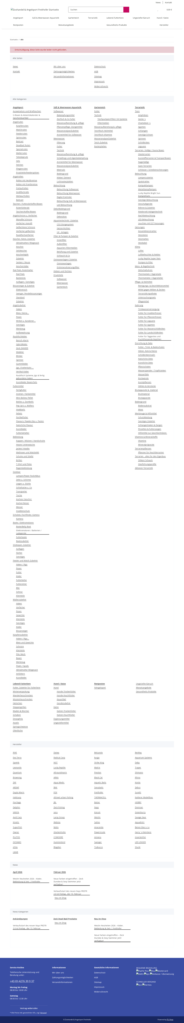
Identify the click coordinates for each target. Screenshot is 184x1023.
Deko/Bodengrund (62, 208)
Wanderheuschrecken (23, 695)
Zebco (137, 787)
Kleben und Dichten (63, 271)
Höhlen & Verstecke (147, 386)
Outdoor (16, 472)
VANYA (16, 812)
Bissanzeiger (22, 630)
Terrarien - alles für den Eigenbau (150, 456)
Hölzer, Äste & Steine (147, 351)
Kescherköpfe (22, 254)
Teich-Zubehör (100, 142)
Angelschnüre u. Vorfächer (25, 215)
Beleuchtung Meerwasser (68, 193)
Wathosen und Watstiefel (27, 452)
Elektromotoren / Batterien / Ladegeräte (28, 532)
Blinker (19, 356)
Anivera (97, 837)
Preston (97, 772)
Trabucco (98, 847)
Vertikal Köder (22, 371)
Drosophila (18, 718)
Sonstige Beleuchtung (148, 200)
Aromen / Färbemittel (25, 394)
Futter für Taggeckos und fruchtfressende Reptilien (149, 338)
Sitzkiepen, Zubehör (22, 545)
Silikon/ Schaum (145, 460)
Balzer (97, 802)
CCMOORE (58, 837)
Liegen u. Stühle (23, 483)
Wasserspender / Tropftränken (152, 370)
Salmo (97, 822)
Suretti (138, 792)
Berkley (138, 752)
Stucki (137, 847)
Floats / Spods (22, 666)
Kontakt (168, 2)
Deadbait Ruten (23, 145)
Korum (97, 812)
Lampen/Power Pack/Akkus (28, 476)
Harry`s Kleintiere (143, 832)
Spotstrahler (143, 181)
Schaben (17, 715)
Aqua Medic (59, 782)
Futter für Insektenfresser (149, 313)
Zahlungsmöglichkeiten (64, 71)
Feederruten (21, 133)
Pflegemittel (143, 301)
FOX (55, 792)
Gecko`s (142, 119)
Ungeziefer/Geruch (144, 683)
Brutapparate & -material (146, 390)
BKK (55, 787)
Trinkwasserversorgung (148, 309)
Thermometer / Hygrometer (150, 278)
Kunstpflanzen (144, 382)
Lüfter (141, 250)
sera (56, 812)
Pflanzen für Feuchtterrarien (151, 452)
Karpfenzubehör (20, 634)
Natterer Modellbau (144, 797)
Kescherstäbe (22, 266)
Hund (56, 687)
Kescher (19, 246)
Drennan (139, 807)
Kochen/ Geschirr (24, 499)
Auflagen (20, 549)
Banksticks (21, 278)
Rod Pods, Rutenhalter (23, 270)
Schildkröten (144, 142)
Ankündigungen (20, 919)
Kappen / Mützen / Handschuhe (30, 440)
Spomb (16, 762)
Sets (18, 161)
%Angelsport (100, 687)
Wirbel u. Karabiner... (26, 321)
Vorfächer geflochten (25, 231)
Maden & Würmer (21, 711)
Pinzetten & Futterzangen (149, 429)
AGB (96, 71)
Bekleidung (18, 436)
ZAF (14, 782)
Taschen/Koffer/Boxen (26, 211)
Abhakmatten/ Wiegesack (27, 242)
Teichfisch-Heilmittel (103, 130)
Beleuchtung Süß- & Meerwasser (71, 201)
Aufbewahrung (23, 332)
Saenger (98, 842)
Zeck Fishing (59, 807)
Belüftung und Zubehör (67, 251)
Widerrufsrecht (101, 86)
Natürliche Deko (145, 358)
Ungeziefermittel (61, 722)
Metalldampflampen (147, 189)
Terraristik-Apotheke (147, 293)
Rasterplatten (100, 146)
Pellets (19, 413)
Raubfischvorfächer (25, 235)
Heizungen (140, 227)
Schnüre (20, 646)
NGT (56, 762)
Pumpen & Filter (145, 262)
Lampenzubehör (145, 177)
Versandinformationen (64, 76)
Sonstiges (20, 324)
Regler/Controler (64, 197)
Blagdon (57, 847)
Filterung (61, 142)
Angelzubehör (19, 305)
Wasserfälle (143, 374)
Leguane (142, 146)
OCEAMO (17, 842)
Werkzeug (20, 328)
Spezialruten (22, 149)
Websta (57, 822)
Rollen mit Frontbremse (26, 184)
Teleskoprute (22, 157)
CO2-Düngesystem (65, 224)
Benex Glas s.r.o (142, 827)
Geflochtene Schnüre (25, 227)
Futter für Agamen (146, 324)
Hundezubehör (63, 703)
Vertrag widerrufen (29, 1008)
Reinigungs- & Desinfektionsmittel (153, 285)
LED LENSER (140, 842)
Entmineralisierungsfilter (68, 267)
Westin (97, 817)
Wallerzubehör (19, 599)
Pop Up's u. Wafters (25, 405)
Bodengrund (62, 173)
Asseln (16, 722)
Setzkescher (21, 250)
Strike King (99, 762)
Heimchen (17, 703)
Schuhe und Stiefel (24, 456)
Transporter (21, 491)
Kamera (19, 518)
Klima (137, 246)
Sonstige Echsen (145, 134)
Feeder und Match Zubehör (25, 560)
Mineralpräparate (146, 444)
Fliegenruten (22, 168)
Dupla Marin (18, 792)
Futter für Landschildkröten (150, 332)
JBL (55, 802)
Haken (19, 309)
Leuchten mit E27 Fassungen (151, 223)
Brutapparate (144, 397)
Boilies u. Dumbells (25, 401)
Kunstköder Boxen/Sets (26, 382)
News (158, 2)
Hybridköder (21, 344)
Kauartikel (61, 699)
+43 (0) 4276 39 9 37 (22, 981)
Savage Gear (140, 817)
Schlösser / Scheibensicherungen (153, 169)
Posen (19, 317)
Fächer (19, 552)
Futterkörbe (21, 580)
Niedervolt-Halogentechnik (150, 211)
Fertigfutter (21, 390)
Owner (16, 832)
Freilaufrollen (22, 188)
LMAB (15, 852)
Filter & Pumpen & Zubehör (66, 236)
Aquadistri (139, 822)
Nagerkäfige (143, 162)
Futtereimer (21, 584)
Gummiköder (22, 363)
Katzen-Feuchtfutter (66, 715)
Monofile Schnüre (24, 219)
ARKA (56, 777)
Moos (140, 409)
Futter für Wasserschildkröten (151, 328)
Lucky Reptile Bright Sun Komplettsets (149, 194)
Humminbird (59, 842)
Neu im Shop (60, 898)
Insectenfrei (140, 837)
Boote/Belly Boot (23, 526)
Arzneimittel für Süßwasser (69, 134)
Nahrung (139, 305)
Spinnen (142, 138)
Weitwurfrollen (23, 196)
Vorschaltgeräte (145, 203)
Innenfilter (61, 240)
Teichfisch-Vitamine (103, 134)
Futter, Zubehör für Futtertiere (26, 687)
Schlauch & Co (63, 255)
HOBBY (138, 802)
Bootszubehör (22, 541)
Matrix (97, 767)
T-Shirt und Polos (24, 464)
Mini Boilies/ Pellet (24, 397)
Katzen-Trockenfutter (66, 711)
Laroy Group (59, 817)
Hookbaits (20, 409)
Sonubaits (98, 787)
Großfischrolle (22, 192)
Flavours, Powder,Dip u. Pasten (30, 421)
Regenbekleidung (24, 468)
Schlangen (143, 130)
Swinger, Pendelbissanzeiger (29, 293)
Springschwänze (20, 726)
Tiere (137, 111)
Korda (137, 782)
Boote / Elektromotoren (23, 522)
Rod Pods (20, 274)
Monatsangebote (143, 687)
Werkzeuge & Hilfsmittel (146, 413)
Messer (19, 507)
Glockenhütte (60, 832)
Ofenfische (18, 730)
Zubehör (20, 258)
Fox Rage (17, 802)
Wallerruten (21, 153)
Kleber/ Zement (64, 177)
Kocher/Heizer (22, 503)
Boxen (19, 658)
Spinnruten (21, 137)
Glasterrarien (144, 154)
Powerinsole (99, 832)
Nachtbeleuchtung (146, 215)
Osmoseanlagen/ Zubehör (65, 259)
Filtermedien (103, 123)
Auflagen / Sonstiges (25, 282)
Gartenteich (62, 286)
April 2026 (17, 872)
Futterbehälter (22, 433)
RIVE (15, 752)
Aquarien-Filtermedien (67, 247)
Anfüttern (20, 673)
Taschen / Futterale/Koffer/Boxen (27, 203)
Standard (20, 297)
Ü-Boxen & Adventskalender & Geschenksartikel (26, 116)
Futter (19, 572)
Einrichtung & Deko (143, 343)
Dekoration (62, 216)
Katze (56, 707)
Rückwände (143, 378)
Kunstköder (21, 429)
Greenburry (140, 812)
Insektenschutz (23, 511)
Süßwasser (58, 111)
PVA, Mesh (20, 654)
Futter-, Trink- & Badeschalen (151, 347)
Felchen (19, 164)
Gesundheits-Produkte (146, 691)
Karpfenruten (22, 125)
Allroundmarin (60, 772)
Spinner (19, 360)
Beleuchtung (59, 185)
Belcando (98, 752)
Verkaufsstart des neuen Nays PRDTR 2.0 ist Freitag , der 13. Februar (70, 892)
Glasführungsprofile (147, 464)
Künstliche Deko (145, 362)
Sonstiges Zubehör (146, 421)
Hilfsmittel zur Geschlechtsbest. (152, 433)
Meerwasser (59, 138)
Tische (19, 495)
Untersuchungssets (147, 297)
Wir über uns (59, 66)
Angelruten (18, 122)
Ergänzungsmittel (62, 718)
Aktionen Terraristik (144, 468)
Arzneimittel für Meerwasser (70, 162)
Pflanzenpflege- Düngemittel (69, 127)
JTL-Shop (170, 1019)
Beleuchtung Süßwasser (68, 189)
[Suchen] (126, 10)
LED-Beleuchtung (146, 219)
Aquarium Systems (143, 757)
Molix (56, 827)
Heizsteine (143, 235)
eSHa (15, 847)
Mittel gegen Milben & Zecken (151, 289)
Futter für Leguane (146, 321)
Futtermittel (18, 386)
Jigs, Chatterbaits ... (25, 367)
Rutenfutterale (22, 207)
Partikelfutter (22, 417)
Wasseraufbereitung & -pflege (70, 123)
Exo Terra (17, 757)
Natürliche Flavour (24, 425)
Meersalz (61, 169)
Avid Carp (17, 817)
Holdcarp (17, 797)
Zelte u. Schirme (23, 479)
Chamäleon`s (144, 123)
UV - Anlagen (62, 232)
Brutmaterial (144, 394)
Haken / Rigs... (22, 638)
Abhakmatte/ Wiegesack (27, 670)
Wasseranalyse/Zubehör (68, 130)
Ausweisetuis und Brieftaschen (27, 111)
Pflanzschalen (144, 366)
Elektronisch (21, 289)
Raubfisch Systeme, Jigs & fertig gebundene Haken (30, 377)
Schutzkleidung (145, 417)
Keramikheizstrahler (147, 231)
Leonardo (17, 767)
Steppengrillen (19, 707)
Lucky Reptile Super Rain (149, 258)
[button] (152, 9)
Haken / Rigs (21, 564)
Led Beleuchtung (64, 205)
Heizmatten (143, 239)
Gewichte (20, 615)
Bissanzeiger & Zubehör (23, 285)
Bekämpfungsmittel (65, 115)
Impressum (99, 81)
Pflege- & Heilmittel (143, 282)
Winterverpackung (21, 691)
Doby (137, 762)
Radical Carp (59, 757)
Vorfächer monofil (24, 223)
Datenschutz (100, 66)
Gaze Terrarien (145, 166)
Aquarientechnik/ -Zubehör (66, 220)
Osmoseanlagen (64, 263)
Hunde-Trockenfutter (66, 691)
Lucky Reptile (59, 767)
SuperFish (17, 827)
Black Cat (98, 777)
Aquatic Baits (100, 782)
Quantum (17, 772)
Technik (60, 150)
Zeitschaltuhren (145, 270)
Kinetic (16, 822)
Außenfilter (62, 244)
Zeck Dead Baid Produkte (65, 919)
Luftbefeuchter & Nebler (149, 254)
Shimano (139, 772)
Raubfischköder (20, 336)
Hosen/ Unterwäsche (25, 444)
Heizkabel (142, 242)
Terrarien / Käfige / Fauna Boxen (149, 150)
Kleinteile (20, 595)
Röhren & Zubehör (146, 207)
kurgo (96, 757)
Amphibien (143, 115)
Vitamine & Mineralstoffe (146, 436)
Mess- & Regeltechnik (144, 266)
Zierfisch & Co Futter (66, 119)
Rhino (137, 777)
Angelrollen (18, 176)
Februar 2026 (60, 872)
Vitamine (142, 440)
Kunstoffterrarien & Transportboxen (154, 158)
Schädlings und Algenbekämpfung (72, 158)
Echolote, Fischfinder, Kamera (26, 515)
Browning (17, 777)
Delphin (16, 807)
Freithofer (98, 792)
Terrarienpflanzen (143, 448)
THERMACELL (100, 797)
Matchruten (21, 129)
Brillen (19, 460)
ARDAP (16, 787)
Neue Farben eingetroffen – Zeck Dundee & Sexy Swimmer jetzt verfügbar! (68, 881)
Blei (18, 588)
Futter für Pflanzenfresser (149, 317)
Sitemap (98, 76)
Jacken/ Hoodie (22, 448)
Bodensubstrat (145, 405)
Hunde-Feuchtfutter (66, 695)
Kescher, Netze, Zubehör (24, 239)
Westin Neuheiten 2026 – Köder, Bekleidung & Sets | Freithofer (27, 880)
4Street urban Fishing (63, 797)
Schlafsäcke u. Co (24, 487)
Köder (19, 576)
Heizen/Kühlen (63, 228)
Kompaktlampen (145, 185)
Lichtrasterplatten (65, 181)
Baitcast (19, 141)
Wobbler (20, 352)
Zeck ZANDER (22, 348)
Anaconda (98, 827)
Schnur (19, 591)
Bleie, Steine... (22, 313)
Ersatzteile (58, 275)
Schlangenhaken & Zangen (150, 425)
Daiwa (56, 752)
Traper (138, 767)
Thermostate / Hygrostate (149, 274)
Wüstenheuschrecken (22, 699)
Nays (96, 807)
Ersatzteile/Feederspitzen (27, 172)
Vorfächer (20, 607)
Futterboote (21, 537)
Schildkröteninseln (146, 355)
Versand (43, 1013)
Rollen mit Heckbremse (26, 180)
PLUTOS (16, 837)
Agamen (142, 127)
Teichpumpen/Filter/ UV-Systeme (112, 119)
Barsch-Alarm (22, 340)
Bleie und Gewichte (25, 642)
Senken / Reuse (23, 262)
